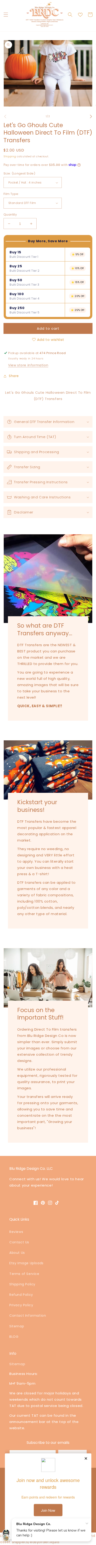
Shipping (9, 156)
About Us (17, 1252)
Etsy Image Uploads (26, 1263)
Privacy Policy (21, 1305)
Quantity (10, 214)
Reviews (16, 1231)
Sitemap (16, 1326)
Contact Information (27, 1315)
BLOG (13, 1336)
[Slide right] (91, 116)
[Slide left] (5, 116)
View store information (28, 365)
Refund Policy (21, 1294)
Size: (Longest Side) (19, 173)
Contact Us (19, 1242)
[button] (6, 15)
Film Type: (11, 194)
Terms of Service (24, 1273)
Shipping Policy (22, 1284)
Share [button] (14, 376)
